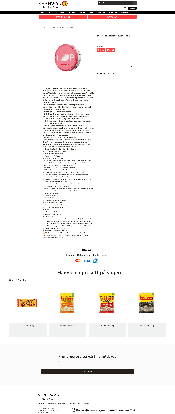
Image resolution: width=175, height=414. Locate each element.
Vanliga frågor (62, 403)
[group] (87, 311)
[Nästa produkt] (169, 311)
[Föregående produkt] (6, 311)
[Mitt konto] (125, 8)
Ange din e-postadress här (49, 362)
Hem (44, 27)
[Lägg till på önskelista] (130, 66)
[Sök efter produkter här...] (135, 3)
